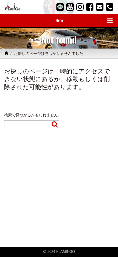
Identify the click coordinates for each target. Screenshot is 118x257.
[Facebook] (89, 6)
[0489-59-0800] (109, 6)
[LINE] (60, 6)
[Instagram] (79, 6)
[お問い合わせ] (99, 6)
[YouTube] (70, 6)
